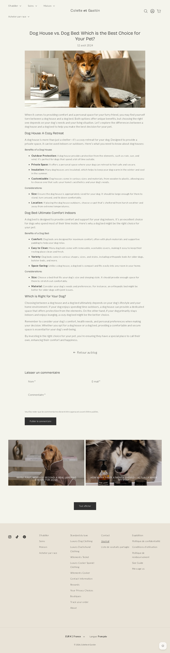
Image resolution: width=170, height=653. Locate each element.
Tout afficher (85, 506)
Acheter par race (48, 552)
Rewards (75, 584)
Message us (138, 568)
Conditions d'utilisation (144, 546)
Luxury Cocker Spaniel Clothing (82, 564)
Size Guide (137, 562)
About (73, 607)
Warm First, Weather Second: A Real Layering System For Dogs (46, 478)
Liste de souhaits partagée (115, 546)
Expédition (137, 535)
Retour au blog (87, 352)
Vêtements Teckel (79, 557)
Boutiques (75, 596)
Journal (105, 541)
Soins (42, 541)
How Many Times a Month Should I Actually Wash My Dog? (123, 478)
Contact (105, 535)
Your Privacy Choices (81, 590)
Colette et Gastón (88, 645)
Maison (43, 546)
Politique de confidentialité (146, 541)
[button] (14, 5)
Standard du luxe (79, 535)
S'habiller (44, 535)
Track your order (79, 602)
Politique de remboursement (141, 554)
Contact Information (81, 578)
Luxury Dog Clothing (81, 541)
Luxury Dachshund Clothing (80, 548)
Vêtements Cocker (80, 572)
